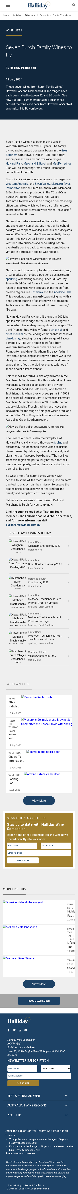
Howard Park (14, 163)
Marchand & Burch (34, 163)
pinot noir (57, 329)
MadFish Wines (61, 163)
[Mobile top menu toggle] (8, 6)
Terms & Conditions (34, 1185)
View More (39, 800)
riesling (58, 442)
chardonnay (13, 338)
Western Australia (17, 183)
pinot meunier (14, 334)
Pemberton (13, 188)
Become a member (39, 1001)
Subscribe (23, 860)
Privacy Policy (14, 1185)
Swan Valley (42, 183)
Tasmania (37, 292)
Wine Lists (30, 15)
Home (6, 15)
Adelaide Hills (62, 292)
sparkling (11, 279)
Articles (17, 15)
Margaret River (60, 183)
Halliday (38, 5)
